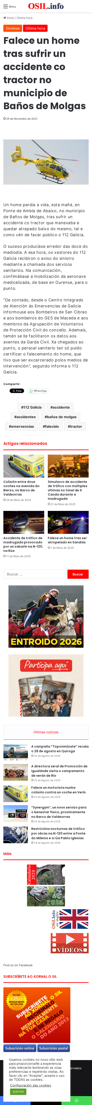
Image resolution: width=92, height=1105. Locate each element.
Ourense (13, 28)
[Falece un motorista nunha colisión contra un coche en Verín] (15, 793)
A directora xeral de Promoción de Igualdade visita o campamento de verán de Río (59, 771)
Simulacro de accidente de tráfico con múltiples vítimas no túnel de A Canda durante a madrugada (67, 490)
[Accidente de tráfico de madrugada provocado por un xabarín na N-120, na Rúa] (23, 522)
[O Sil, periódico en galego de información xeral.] (46, 6)
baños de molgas (62, 417)
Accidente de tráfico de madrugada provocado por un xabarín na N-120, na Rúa (23, 544)
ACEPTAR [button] (18, 1091)
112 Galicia (32, 407)
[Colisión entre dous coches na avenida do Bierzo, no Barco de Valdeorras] (23, 466)
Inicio (10, 18)
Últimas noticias (46, 732)
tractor (76, 426)
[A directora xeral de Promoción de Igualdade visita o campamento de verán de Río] (15, 772)
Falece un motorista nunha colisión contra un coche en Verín (58, 789)
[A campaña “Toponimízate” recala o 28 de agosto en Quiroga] (15, 752)
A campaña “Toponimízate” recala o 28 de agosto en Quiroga (60, 748)
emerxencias (22, 426)
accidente (61, 407)
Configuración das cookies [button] (30, 1085)
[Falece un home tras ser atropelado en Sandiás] (68, 522)
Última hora (24, 18)
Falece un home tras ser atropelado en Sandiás (67, 540)
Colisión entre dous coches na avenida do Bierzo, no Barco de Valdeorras (21, 488)
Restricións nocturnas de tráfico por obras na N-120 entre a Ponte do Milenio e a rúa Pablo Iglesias (58, 833)
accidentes (26, 417)
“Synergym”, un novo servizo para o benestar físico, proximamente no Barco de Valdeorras (58, 812)
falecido (52, 426)
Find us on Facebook (18, 965)
